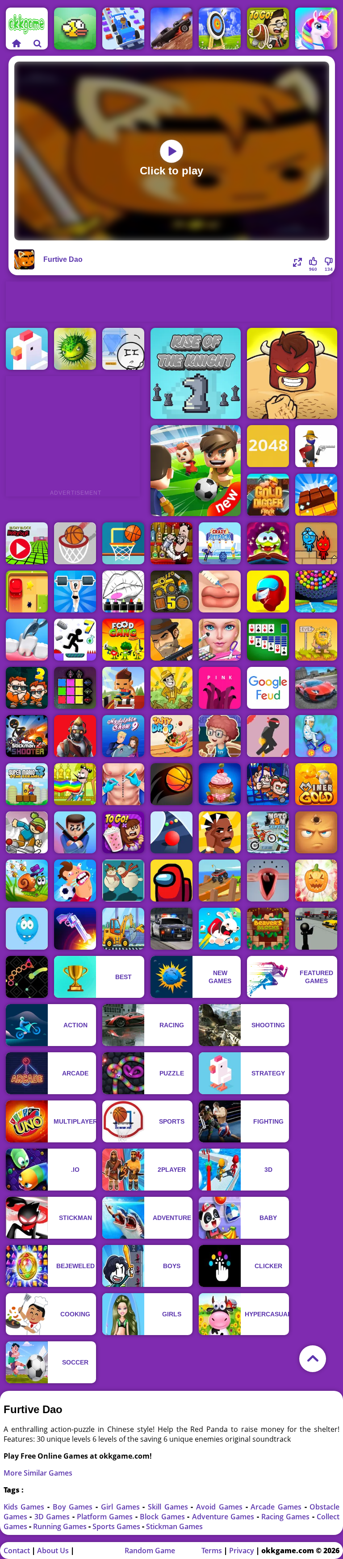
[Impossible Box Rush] (27, 591)
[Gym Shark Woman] (75, 591)
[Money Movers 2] (27, 688)
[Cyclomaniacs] (316, 736)
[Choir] (268, 880)
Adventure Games (224, 1517)
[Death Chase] (171, 29)
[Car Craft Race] (123, 29)
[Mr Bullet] (75, 832)
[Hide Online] (316, 832)
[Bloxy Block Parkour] (27, 543)
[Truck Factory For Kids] (123, 929)
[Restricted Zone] (75, 736)
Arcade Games (277, 1507)
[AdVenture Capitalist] (171, 688)
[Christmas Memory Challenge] (123, 880)
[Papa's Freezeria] (123, 832)
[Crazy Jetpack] (220, 543)
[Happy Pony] (316, 29)
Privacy (241, 1550)
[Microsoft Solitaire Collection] (268, 640)
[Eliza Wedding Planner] (220, 640)
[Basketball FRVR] (123, 543)
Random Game (150, 1550)
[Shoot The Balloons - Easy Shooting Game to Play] (27, 929)
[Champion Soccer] (196, 470)
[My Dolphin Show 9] (123, 736)
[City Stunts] (316, 688)
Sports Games (117, 1526)
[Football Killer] (75, 880)
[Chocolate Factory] (316, 495)
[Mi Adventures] (75, 349)
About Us (53, 1550)
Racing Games (286, 1517)
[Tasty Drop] (171, 736)
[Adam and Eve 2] (316, 640)
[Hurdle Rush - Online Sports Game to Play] (123, 688)
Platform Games (106, 1517)
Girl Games (121, 1507)
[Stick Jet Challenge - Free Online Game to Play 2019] (268, 736)
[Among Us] (171, 880)
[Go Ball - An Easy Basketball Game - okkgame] (75, 543)
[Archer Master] (220, 29)
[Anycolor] (123, 591)
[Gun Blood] (316, 446)
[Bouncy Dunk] (171, 784)
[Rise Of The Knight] (196, 373)
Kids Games (25, 1507)
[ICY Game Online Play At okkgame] (27, 832)
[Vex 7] (75, 640)
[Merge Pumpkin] (316, 880)
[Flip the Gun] (75, 929)
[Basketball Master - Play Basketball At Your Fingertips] (220, 736)
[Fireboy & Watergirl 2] (316, 543)
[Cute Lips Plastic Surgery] (220, 591)
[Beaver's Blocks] (268, 929)
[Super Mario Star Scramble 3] (27, 784)
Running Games (60, 1526)
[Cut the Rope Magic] (268, 543)
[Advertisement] (168, 301)
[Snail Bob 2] (27, 880)
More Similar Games (38, 1473)
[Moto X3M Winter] (268, 832)
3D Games (53, 1517)
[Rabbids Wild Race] (220, 929)
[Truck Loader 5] (171, 591)
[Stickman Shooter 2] (27, 736)
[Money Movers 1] (268, 784)
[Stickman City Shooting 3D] (316, 929)
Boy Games (74, 1507)
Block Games (163, 1517)
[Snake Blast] (27, 977)
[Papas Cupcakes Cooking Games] (220, 784)
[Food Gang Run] (123, 640)
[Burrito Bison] (292, 373)
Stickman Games (174, 1526)
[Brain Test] (220, 832)
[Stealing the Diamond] (123, 349)
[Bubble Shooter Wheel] (316, 591)
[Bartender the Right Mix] (171, 543)
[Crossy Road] (27, 349)
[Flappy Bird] (75, 29)
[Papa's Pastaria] (268, 29)
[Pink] (220, 688)
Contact (17, 1550)
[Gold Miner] (316, 784)
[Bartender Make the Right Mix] (75, 784)
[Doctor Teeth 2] (27, 640)
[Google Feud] (268, 688)
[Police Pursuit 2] (171, 929)
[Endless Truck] (220, 880)
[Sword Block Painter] (75, 688)
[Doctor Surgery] (123, 784)
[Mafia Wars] (171, 640)
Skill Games (169, 1507)
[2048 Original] (268, 446)
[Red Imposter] (268, 591)
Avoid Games (220, 1507)
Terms (211, 1550)
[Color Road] (171, 832)
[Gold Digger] (268, 495)
